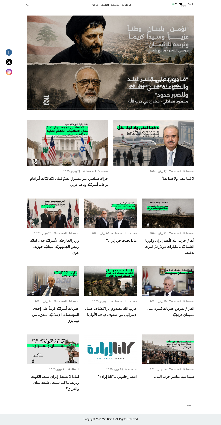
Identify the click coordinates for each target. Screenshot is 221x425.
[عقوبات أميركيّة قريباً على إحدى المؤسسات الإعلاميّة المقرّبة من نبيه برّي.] (53, 281)
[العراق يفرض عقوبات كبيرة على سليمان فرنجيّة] (168, 281)
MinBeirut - (130, 369)
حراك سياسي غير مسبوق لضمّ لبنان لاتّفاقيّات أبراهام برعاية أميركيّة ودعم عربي (69, 182)
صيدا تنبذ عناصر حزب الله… (174, 377)
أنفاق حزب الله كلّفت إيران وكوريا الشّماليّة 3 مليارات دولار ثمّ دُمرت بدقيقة (169, 247)
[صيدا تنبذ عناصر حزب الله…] (168, 349)
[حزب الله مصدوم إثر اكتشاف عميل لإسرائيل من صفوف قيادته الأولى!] (110, 281)
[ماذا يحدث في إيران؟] (110, 213)
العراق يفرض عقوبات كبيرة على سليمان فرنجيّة (170, 312)
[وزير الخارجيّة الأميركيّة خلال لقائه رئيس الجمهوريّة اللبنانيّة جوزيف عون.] (53, 213)
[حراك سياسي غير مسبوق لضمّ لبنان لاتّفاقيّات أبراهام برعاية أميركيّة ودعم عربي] (67, 143)
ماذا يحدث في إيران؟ (121, 241)
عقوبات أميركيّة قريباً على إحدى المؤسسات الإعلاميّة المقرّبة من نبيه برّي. (55, 315)
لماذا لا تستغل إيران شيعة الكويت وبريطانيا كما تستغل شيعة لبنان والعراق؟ (55, 383)
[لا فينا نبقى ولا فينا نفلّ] (153, 143)
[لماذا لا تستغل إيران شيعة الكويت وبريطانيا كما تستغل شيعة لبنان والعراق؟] (53, 349)
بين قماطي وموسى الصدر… (158, 80)
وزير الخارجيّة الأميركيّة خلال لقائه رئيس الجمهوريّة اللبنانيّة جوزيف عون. (54, 247)
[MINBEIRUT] (175, 4)
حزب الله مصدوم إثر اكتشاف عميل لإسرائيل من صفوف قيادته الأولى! (111, 312)
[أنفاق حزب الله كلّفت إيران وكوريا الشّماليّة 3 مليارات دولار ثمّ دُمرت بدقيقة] (168, 213)
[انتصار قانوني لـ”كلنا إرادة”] (110, 349)
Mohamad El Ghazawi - (165, 86)
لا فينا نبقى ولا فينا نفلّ (178, 179)
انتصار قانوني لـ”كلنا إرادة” (117, 377)
